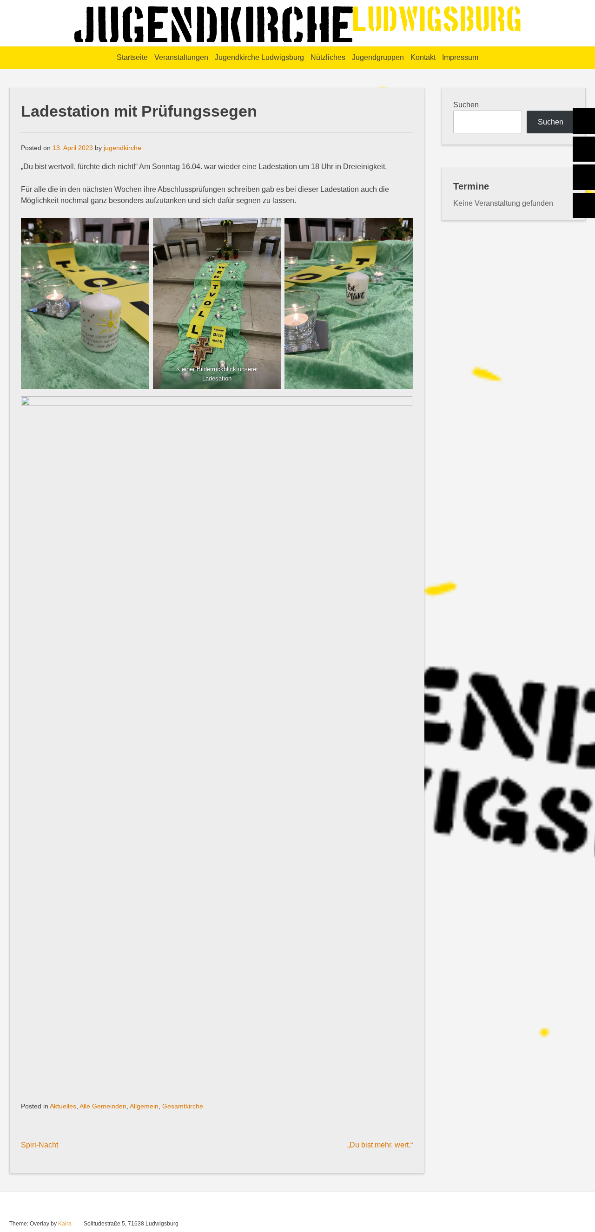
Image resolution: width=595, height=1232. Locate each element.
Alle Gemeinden (102, 1106)
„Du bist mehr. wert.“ (380, 1145)
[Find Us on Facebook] (556, 1224)
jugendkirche (122, 147)
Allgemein (144, 1106)
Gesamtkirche (182, 1106)
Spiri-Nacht (39, 1145)
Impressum (460, 57)
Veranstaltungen (181, 57)
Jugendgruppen (378, 57)
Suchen (466, 105)
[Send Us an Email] (543, 1224)
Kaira (65, 1223)
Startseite (132, 57)
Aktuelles (63, 1106)
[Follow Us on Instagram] (582, 1224)
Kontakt (423, 57)
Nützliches (328, 57)
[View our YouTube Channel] (569, 1224)
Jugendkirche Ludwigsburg (259, 57)
